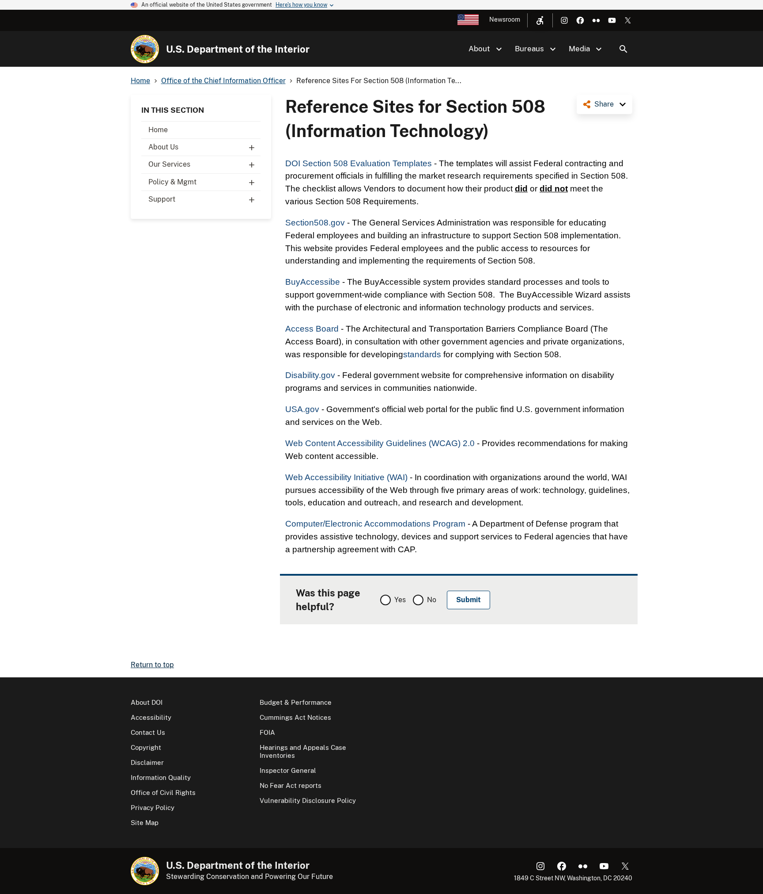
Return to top (152, 665)
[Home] (145, 49)
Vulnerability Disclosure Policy (308, 800)
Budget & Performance (296, 702)
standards (422, 354)
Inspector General (288, 770)
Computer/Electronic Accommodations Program (375, 523)
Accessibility (151, 717)
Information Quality (161, 777)
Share (604, 104)
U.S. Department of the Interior (238, 49)
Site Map (145, 822)
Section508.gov (315, 222)
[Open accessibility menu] (540, 20)
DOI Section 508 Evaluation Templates (358, 163)
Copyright (146, 747)
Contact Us (148, 732)
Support (161, 199)
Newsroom (504, 19)
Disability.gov (310, 375)
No (431, 600)
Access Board (312, 328)
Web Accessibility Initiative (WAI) (346, 477)
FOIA (267, 732)
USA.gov (302, 409)
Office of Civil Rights (163, 792)
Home (158, 130)
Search (623, 49)
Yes (400, 600)
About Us (163, 147)
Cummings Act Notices (295, 717)
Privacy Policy (152, 807)
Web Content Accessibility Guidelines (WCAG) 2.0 (380, 443)
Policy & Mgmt (172, 182)
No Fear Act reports (290, 785)
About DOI (146, 702)
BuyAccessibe (312, 282)
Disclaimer (147, 762)
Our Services (169, 164)
